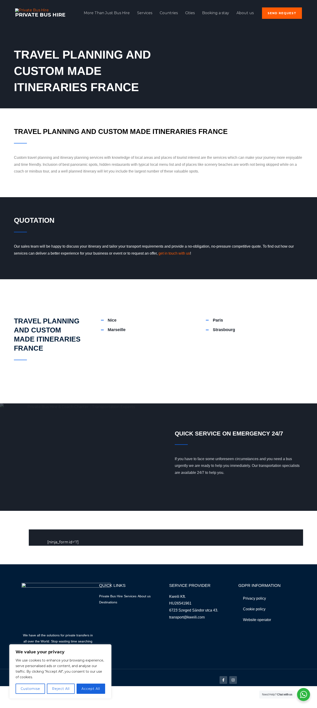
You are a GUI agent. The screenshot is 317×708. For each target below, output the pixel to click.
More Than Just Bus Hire (107, 13)
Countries (169, 13)
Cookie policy (254, 609)
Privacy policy (254, 598)
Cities (190, 13)
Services (144, 13)
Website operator (257, 620)
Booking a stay (215, 13)
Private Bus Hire (40, 15)
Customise (30, 689)
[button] (282, 13)
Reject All (61, 689)
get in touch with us (174, 253)
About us (245, 13)
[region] (60, 671)
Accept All (90, 689)
